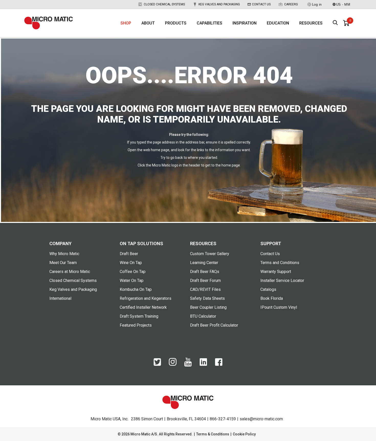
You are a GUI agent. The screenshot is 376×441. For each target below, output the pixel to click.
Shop (125, 23)
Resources (311, 23)
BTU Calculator (203, 316)
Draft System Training (139, 316)
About (148, 23)
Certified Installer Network (143, 307)
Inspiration (245, 23)
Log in (317, 4)
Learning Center (204, 262)
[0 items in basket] (346, 23)
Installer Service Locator (282, 280)
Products (175, 23)
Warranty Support (275, 271)
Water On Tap (131, 280)
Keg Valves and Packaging (219, 4)
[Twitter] (157, 365)
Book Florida (271, 298)
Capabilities (209, 23)
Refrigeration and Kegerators (145, 298)
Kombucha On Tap (136, 289)
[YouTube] (188, 365)
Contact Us (261, 4)
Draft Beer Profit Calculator (214, 325)
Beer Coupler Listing (208, 307)
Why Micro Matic (64, 253)
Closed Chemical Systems (164, 4)
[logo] (48, 23)
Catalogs (268, 289)
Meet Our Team (63, 262)
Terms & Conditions (212, 434)
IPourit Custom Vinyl (278, 307)
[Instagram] (172, 364)
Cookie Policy (244, 434)
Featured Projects (136, 325)
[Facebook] (219, 365)
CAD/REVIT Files (205, 289)
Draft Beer (129, 253)
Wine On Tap (131, 262)
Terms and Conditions (279, 262)
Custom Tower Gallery (209, 253)
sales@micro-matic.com (261, 418)
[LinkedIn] (203, 365)
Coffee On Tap (133, 271)
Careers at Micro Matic (69, 271)
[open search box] (335, 23)
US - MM (343, 4)
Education (278, 23)
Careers (291, 4)
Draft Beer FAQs (204, 271)
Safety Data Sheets (207, 298)
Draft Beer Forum (205, 280)
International (60, 298)
